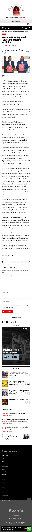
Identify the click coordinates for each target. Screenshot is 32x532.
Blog (6, 31)
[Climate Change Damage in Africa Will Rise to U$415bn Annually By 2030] (26, 436)
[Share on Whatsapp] (10, 50)
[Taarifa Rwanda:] (6, 28)
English (6, 76)
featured (10, 256)
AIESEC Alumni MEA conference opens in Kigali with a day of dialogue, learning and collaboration (19, 392)
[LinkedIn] (14, 322)
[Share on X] (5, 50)
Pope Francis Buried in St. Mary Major (13, 413)
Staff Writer (7, 45)
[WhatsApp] (16, 322)
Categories (5, 456)
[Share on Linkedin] (13, 50)
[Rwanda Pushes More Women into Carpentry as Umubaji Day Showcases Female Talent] (5, 374)
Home (3, 31)
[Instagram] (9, 322)
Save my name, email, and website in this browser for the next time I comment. (16, 306)
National (4, 34)
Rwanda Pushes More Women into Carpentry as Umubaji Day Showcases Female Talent (18, 373)
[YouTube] (7, 322)
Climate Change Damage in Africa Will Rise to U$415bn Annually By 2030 (10, 437)
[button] (27, 528)
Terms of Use (10, 529)
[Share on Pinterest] (8, 50)
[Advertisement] (16, 516)
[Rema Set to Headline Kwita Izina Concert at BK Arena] (5, 402)
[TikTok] (11, 322)
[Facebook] (2, 322)
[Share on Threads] (19, 50)
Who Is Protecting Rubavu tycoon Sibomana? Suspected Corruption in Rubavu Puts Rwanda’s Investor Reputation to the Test (19, 383)
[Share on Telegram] (16, 50)
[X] (4, 322)
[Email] (22, 50)
